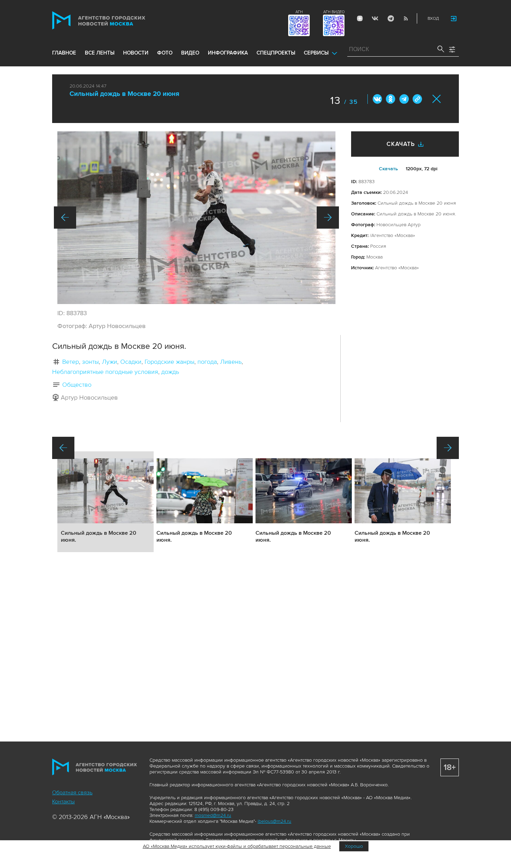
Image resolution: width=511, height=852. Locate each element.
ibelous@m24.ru (274, 821)
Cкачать (388, 169)
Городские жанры (169, 362)
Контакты (63, 801)
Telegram (390, 18)
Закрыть (436, 99)
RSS (405, 18)
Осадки (130, 362)
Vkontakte (375, 18)
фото (164, 53)
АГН (299, 12)
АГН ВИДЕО (333, 12)
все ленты (99, 53)
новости (135, 53)
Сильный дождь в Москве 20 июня (124, 94)
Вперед (328, 217)
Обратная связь (72, 792)
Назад (65, 217)
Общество (76, 384)
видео (190, 53)
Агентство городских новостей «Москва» (112, 20)
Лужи (109, 362)
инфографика (228, 53)
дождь (170, 372)
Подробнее (105, 501)
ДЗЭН (360, 18)
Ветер (70, 362)
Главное (64, 53)
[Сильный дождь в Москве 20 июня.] (196, 217)
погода (207, 362)
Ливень (231, 362)
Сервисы (316, 53)
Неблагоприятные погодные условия (105, 372)
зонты (90, 362)
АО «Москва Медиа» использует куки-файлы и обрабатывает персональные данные (237, 846)
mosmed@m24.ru (213, 815)
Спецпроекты (276, 53)
